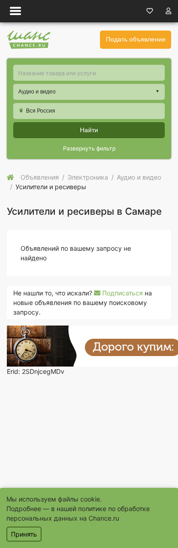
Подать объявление (136, 39)
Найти (89, 130)
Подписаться (121, 293)
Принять (24, 534)
